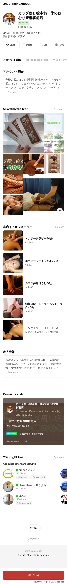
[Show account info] (23, 23)
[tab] (12, 60)
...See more (11, 92)
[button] (27, 44)
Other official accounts (38, 555)
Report (21, 555)
